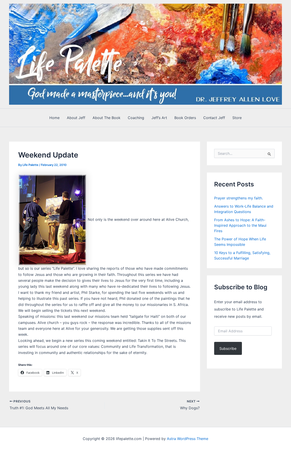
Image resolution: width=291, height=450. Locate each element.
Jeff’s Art (159, 117)
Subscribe (227, 348)
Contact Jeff (214, 117)
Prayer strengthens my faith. (238, 198)
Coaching (136, 117)
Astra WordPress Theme (187, 438)
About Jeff (76, 117)
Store (237, 117)
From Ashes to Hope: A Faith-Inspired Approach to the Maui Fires (240, 225)
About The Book (106, 117)
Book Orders (185, 117)
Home (54, 117)
